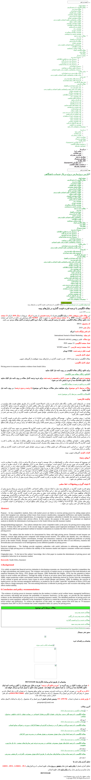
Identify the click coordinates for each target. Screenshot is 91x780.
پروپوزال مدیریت (76, 57)
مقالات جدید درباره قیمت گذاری (78, 620)
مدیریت (79, 37)
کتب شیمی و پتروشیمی (74, 107)
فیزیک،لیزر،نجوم (76, 100)
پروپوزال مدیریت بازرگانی (69, 61)
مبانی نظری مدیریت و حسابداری (71, 73)
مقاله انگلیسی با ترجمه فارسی (76, 7)
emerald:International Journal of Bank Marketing (70, 628)
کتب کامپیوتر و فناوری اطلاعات (72, 94)
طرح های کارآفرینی (80, 82)
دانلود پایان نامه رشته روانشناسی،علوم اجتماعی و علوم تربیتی (62, 89)
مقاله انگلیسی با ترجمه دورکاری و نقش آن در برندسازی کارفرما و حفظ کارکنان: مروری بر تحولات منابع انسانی (47, 725)
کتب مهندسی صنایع (75, 91)
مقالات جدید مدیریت (82, 612)
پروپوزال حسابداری (75, 66)
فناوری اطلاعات (76, 46)
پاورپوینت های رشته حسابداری (72, 80)
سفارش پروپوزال (80, 139)
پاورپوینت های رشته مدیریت (72, 78)
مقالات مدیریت (76, 9)
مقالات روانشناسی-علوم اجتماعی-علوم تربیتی (67, 20)
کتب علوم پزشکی (76, 110)
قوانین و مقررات (76, 135)
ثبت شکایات (77, 133)
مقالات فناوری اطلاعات (74, 25)
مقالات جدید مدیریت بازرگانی (79, 616)
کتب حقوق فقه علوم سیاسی (72, 105)
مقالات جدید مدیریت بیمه (80, 624)
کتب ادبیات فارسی (75, 102)
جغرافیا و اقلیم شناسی (74, 98)
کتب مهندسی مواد (75, 119)
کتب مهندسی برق (76, 96)
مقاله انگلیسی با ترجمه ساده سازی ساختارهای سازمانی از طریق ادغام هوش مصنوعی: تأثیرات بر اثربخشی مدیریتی (45, 754)
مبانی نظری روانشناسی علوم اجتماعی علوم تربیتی (65, 75)
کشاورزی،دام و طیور (75, 27)
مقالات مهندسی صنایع (74, 18)
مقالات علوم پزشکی (75, 21)
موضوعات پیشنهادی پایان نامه (77, 126)
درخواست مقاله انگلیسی (78, 144)
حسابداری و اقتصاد (75, 39)
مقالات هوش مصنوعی (74, 14)
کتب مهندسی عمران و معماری (72, 116)
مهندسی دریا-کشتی (75, 125)
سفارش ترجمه (81, 137)
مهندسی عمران (76, 30)
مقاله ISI (83, 53)
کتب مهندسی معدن (75, 118)
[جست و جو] (89, 2)
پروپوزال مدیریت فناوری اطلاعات (67, 59)
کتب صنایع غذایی (76, 109)
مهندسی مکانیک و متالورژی (73, 32)
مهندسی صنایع (76, 43)
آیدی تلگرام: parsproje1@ (73, 142)
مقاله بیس (82, 52)
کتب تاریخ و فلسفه (75, 103)
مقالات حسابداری (76, 11)
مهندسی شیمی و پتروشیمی (73, 34)
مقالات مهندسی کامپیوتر (74, 23)
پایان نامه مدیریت (76, 87)
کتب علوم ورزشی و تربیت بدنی (71, 112)
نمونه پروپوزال (81, 55)
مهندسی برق (77, 28)
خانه (89, 305)
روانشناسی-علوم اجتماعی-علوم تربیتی (69, 45)
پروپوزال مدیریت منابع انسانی (68, 64)
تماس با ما (78, 131)
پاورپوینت (83, 77)
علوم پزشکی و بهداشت (74, 48)
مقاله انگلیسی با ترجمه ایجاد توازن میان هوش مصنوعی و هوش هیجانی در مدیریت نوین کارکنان (52, 734)
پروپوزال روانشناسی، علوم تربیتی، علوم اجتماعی (66, 69)
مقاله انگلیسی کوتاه (80, 50)
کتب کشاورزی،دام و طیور (73, 114)
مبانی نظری (82, 71)
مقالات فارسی (81, 84)
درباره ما (83, 130)
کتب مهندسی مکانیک (75, 93)
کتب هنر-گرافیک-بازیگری (73, 123)
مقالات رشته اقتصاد (75, 12)
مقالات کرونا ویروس (75, 16)
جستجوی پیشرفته (80, 146)
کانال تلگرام (82, 140)
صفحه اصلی (82, 5)
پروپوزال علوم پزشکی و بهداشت (71, 68)
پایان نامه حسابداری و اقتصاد (72, 85)
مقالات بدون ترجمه (80, 36)
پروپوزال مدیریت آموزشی (69, 62)
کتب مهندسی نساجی (75, 121)
